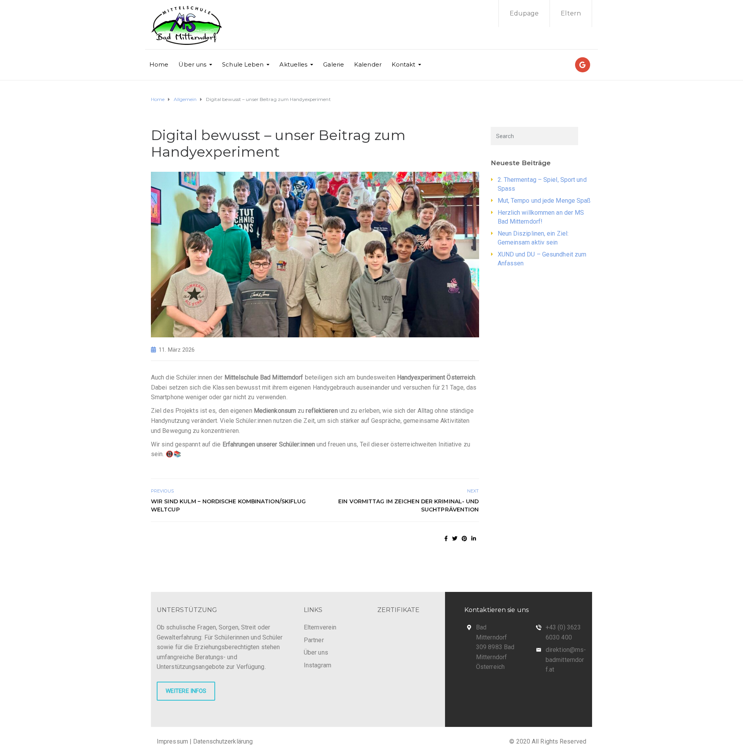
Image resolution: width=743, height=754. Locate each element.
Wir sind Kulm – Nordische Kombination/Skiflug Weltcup (228, 505)
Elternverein (320, 627)
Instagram (317, 665)
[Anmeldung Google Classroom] (582, 65)
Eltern (571, 13)
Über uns (192, 64)
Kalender (368, 64)
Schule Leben (243, 64)
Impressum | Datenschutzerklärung (205, 741)
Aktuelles (293, 64)
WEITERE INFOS (186, 690)
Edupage (524, 13)
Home (158, 64)
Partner (314, 640)
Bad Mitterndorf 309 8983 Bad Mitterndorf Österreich (495, 647)
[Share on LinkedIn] (473, 538)
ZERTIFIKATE (398, 610)
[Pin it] (464, 538)
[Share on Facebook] (446, 538)
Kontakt (404, 64)
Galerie (333, 64)
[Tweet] (454, 538)
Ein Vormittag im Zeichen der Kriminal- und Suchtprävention (408, 505)
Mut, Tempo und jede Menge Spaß (544, 200)
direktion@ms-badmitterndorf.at (566, 659)
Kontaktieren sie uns (496, 610)
